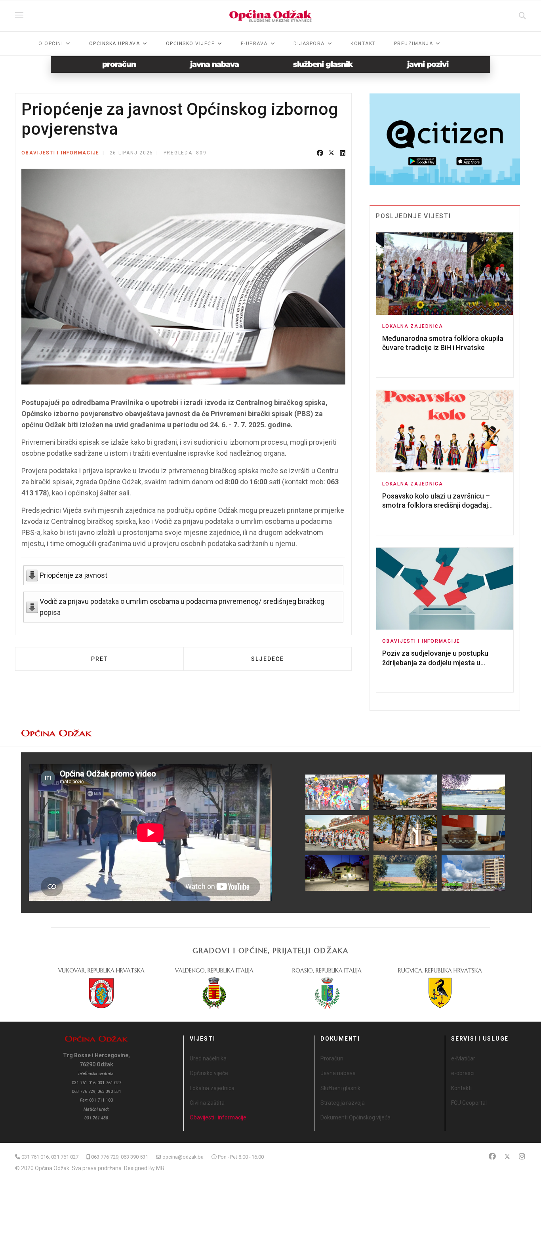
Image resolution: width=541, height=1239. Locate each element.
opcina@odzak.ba (183, 1157)
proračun (119, 64)
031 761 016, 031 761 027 (49, 1157)
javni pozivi (427, 64)
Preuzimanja (413, 43)
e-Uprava (254, 43)
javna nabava (214, 64)
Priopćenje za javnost (73, 575)
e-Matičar (463, 1058)
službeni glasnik (323, 64)
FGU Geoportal (469, 1103)
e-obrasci (462, 1073)
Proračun (331, 1058)
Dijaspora (309, 43)
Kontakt (363, 43)
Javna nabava (338, 1073)
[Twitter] (331, 153)
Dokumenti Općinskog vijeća (355, 1117)
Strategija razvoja (342, 1103)
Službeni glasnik (340, 1088)
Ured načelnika (208, 1058)
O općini (50, 43)
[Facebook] (320, 153)
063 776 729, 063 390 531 (119, 1157)
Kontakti (461, 1088)
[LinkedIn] (342, 153)
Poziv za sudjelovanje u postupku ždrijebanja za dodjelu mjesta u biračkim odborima (435, 662)
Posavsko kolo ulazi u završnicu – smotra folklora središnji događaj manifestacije (436, 505)
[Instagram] (522, 1156)
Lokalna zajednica (412, 326)
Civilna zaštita (207, 1103)
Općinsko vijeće (209, 1073)
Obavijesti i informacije (60, 153)
